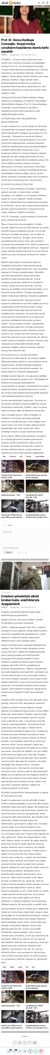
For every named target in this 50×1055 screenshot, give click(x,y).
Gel (27, 967)
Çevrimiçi (12, 456)
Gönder (8, 552)
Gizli (21, 456)
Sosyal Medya (39, 456)
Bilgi (4, 456)
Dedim (12, 967)
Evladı (20, 967)
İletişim (28, 456)
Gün (33, 967)
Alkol (4, 967)
